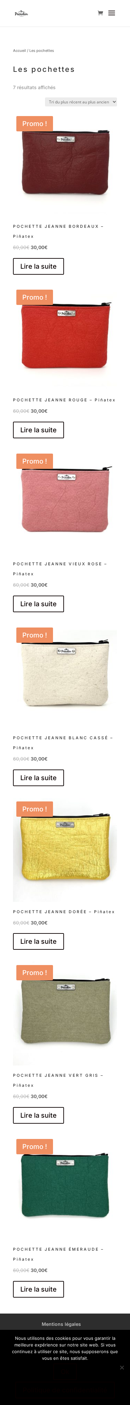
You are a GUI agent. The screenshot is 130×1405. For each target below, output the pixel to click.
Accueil (19, 50)
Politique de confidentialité (65, 1390)
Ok (65, 1372)
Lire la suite (38, 266)
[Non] (121, 1367)
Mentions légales (61, 1324)
